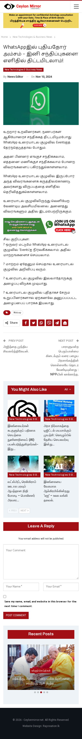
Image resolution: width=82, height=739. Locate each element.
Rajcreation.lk (51, 726)
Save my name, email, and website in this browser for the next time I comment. (40, 604)
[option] (41, 668)
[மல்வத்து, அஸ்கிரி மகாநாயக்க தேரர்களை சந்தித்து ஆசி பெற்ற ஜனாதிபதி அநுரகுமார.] (41, 667)
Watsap (17, 312)
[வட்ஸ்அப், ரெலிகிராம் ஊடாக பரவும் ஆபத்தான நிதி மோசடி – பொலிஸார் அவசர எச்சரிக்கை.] (23, 466)
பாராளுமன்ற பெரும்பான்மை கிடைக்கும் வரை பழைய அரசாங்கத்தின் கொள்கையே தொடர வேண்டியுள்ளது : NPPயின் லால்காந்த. (62, 360)
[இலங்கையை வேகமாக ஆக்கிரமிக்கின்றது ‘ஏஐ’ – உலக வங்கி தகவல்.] (59, 466)
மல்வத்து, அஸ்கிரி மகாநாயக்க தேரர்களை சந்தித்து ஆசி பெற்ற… (41, 681)
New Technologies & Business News (23, 69)
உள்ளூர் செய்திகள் (41, 670)
